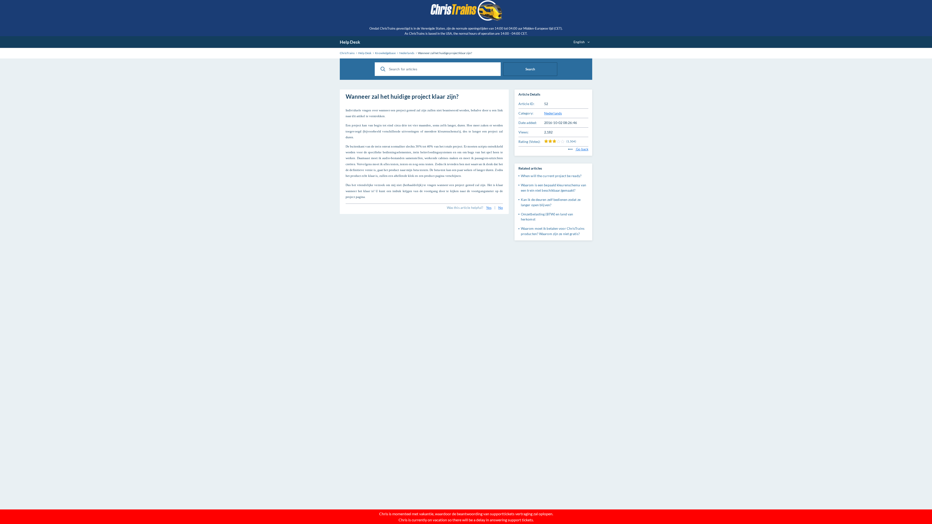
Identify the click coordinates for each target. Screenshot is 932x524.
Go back (581, 149)
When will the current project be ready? (551, 176)
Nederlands (553, 113)
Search (530, 69)
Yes (488, 207)
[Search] (383, 69)
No (500, 207)
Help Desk (350, 42)
